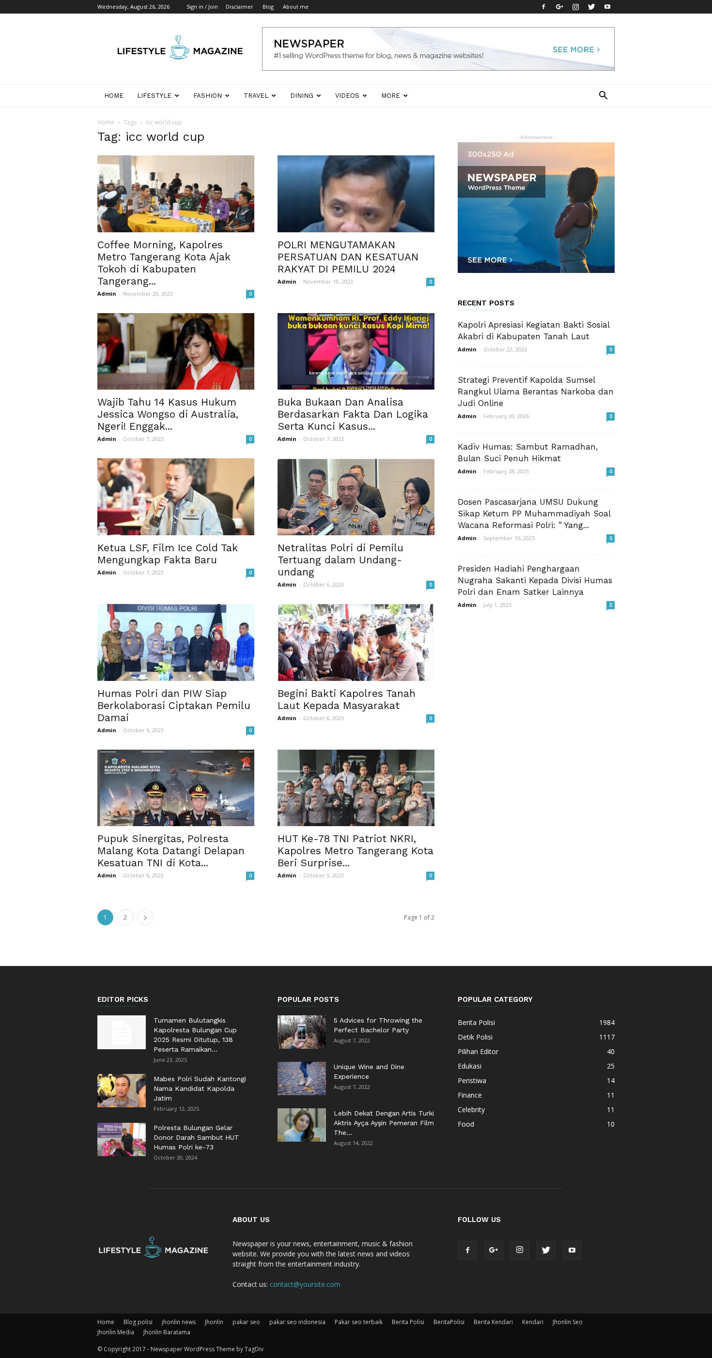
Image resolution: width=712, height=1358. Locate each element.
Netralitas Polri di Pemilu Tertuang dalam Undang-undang (340, 560)
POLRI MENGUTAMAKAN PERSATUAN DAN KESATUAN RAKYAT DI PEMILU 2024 (348, 257)
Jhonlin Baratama (166, 1332)
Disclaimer (239, 6)
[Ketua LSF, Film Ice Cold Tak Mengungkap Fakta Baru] (175, 496)
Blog (268, 6)
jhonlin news (179, 1322)
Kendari (532, 1322)
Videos (347, 95)
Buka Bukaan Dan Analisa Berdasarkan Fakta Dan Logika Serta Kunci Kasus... (353, 414)
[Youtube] (607, 7)
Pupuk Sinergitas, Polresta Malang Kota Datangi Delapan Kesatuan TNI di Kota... (171, 850)
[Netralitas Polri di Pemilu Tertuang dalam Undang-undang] (356, 496)
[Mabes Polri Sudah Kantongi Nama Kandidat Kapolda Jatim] (121, 1090)
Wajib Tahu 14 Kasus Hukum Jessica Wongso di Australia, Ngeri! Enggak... (167, 414)
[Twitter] (591, 7)
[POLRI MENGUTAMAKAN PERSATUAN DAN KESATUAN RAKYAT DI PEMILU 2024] (356, 193)
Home (114, 95)
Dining (301, 95)
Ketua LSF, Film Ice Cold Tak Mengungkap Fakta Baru (167, 554)
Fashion (207, 95)
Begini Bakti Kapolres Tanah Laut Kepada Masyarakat (347, 699)
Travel (256, 95)
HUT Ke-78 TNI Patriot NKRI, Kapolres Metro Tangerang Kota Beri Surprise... (355, 850)
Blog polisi (138, 1322)
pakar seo (246, 1322)
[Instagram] (575, 7)
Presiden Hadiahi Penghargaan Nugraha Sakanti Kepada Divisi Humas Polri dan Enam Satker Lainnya (535, 580)
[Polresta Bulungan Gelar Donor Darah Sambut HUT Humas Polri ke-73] (121, 1139)
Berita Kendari (493, 1322)
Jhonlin (214, 1322)
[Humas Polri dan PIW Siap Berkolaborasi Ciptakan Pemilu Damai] (175, 642)
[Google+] (559, 7)
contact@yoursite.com (305, 1284)
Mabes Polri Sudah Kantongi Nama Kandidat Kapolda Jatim (200, 1088)
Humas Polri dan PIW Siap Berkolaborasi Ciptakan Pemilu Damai (173, 705)
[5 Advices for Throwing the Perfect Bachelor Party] (302, 1032)
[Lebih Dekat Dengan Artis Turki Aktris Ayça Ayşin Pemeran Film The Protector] (302, 1125)
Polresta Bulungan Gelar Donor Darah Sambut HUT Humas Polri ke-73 (196, 1137)
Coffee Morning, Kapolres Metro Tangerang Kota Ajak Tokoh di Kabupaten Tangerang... (164, 263)
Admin (106, 293)
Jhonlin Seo (568, 1322)
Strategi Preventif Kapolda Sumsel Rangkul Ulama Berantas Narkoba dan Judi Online (536, 391)
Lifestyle (154, 95)
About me (296, 6)
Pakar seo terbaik (359, 1322)
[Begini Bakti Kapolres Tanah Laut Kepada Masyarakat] (356, 642)
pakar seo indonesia (297, 1322)
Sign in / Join (202, 6)
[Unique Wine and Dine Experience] (302, 1078)
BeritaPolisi (448, 1322)
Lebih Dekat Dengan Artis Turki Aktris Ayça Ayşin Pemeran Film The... (384, 1122)
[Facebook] (543, 7)
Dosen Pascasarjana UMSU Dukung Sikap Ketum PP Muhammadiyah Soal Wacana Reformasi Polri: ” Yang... (534, 513)
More (390, 95)
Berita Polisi (408, 1322)
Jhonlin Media (115, 1332)
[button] (603, 96)
